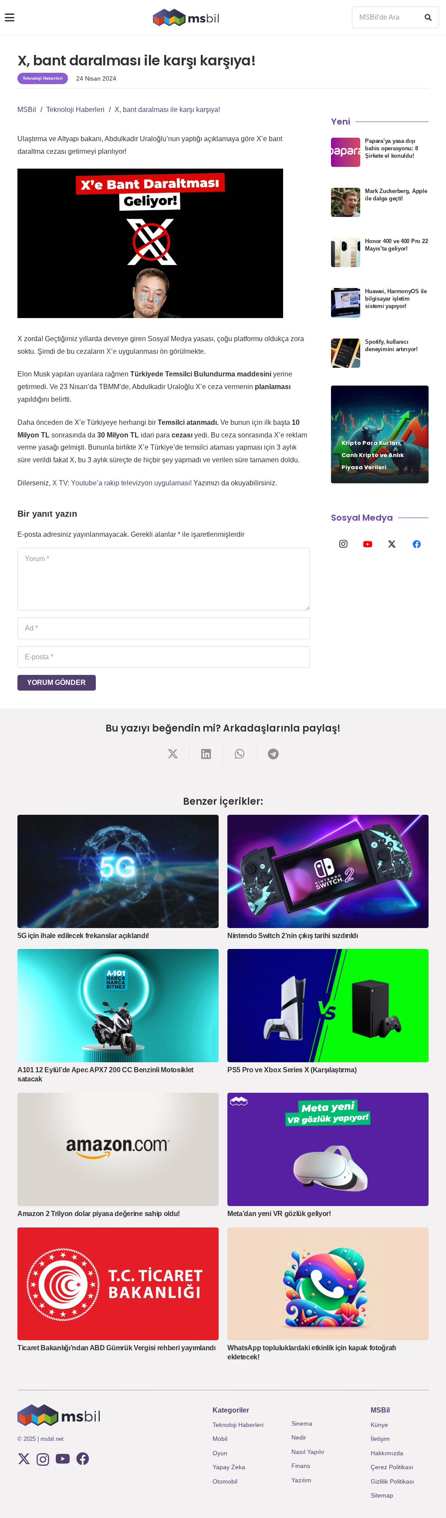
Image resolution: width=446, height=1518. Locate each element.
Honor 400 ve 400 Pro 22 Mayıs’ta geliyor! (396, 245)
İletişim (380, 1438)
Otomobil (225, 1481)
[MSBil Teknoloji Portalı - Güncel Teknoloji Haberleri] (186, 17)
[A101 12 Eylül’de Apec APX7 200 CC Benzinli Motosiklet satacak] (118, 1005)
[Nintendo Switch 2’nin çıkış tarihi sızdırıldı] (328, 871)
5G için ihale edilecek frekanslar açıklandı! (83, 935)
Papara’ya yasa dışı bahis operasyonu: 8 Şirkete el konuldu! (391, 148)
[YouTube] (367, 544)
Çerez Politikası (392, 1467)
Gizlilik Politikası (392, 1481)
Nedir (298, 1437)
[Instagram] (343, 544)
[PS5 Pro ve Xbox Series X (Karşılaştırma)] (328, 1005)
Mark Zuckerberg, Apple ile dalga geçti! (396, 195)
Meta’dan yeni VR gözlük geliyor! (279, 1213)
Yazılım (301, 1480)
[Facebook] (416, 544)
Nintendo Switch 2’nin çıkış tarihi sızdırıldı (292, 935)
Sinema (301, 1423)
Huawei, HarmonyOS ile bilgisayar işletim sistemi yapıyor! (396, 298)
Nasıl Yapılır (307, 1451)
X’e (111, 351)
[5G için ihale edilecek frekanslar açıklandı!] (118, 871)
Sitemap (382, 1495)
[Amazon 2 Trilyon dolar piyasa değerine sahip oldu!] (118, 1149)
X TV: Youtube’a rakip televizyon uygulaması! (122, 483)
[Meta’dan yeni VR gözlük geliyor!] (328, 1149)
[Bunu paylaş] (172, 754)
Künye (379, 1424)
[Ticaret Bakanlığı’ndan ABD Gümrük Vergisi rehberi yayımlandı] (118, 1284)
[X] (392, 544)
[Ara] (428, 17)
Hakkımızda (387, 1453)
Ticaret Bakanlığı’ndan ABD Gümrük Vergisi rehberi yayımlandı (116, 1348)
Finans (300, 1465)
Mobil (220, 1438)
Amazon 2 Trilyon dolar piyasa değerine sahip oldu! (98, 1213)
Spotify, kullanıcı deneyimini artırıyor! (391, 345)
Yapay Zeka (229, 1467)
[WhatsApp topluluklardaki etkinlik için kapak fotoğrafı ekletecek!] (328, 1284)
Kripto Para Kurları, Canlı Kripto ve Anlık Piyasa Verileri (372, 455)
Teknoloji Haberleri (238, 1424)
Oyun (220, 1453)
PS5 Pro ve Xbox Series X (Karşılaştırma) (291, 1070)
